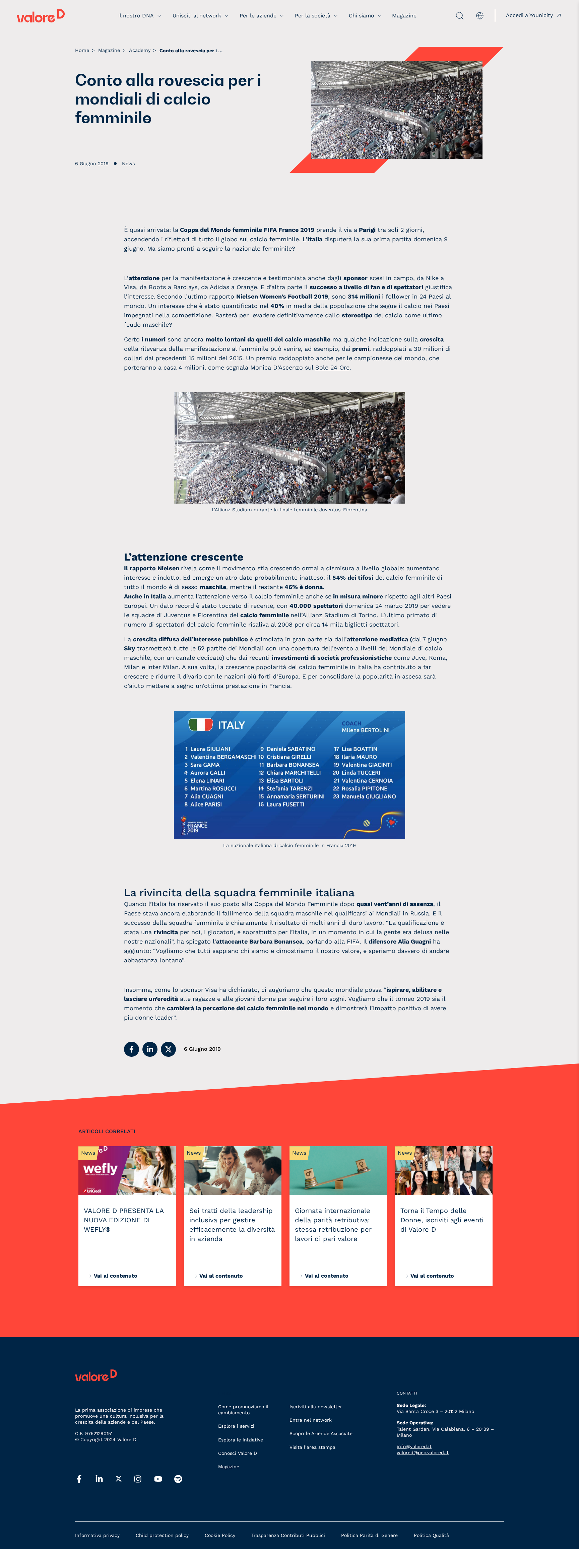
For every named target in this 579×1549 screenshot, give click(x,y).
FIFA (353, 941)
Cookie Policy (220, 1535)
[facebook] (79, 1479)
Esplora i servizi (236, 1426)
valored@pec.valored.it (423, 1452)
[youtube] (158, 1479)
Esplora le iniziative (240, 1439)
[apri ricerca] (444, 15)
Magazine (228, 1466)
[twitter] (119, 1479)
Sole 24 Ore (332, 367)
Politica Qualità (431, 1535)
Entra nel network (311, 1420)
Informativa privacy (97, 1535)
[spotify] (178, 1479)
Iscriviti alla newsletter (316, 1406)
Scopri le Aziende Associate (321, 1433)
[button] (131, 1049)
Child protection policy (162, 1535)
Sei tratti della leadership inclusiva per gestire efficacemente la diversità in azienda (232, 1225)
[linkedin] (99, 1479)
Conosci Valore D (237, 1453)
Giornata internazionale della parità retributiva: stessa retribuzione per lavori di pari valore (333, 1225)
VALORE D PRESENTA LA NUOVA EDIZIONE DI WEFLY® (124, 1220)
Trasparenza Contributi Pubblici (288, 1535)
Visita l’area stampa (312, 1447)
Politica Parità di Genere (369, 1535)
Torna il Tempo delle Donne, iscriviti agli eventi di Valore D (442, 1220)
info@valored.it (414, 1446)
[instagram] (138, 1479)
